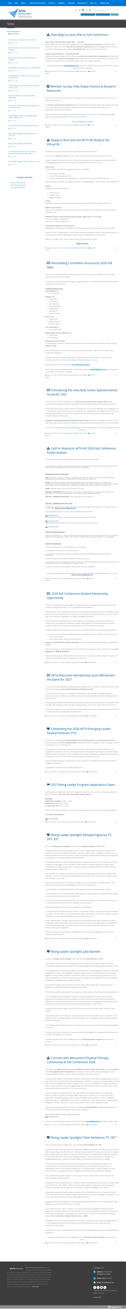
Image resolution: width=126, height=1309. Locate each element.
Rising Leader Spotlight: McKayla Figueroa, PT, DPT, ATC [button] (79, 837)
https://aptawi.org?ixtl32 (71, 578)
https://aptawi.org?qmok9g (72, 248)
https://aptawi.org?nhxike (70, 1243)
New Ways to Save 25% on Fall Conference (22, 40)
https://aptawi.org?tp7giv (69, 662)
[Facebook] (76, 9)
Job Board (71, 3)
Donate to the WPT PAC (102, 14)
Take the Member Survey (82, 121)
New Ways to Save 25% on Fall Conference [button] (79, 35)
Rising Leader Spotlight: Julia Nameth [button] (75, 951)
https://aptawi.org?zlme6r (69, 938)
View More (35, 1286)
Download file (53, 515)
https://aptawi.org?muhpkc (70, 1124)
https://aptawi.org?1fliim (69, 822)
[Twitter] (79, 9)
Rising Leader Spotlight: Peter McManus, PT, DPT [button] (83, 1137)
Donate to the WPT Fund (88, 14)
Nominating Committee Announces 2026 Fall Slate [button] (79, 265)
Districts (52, 3)
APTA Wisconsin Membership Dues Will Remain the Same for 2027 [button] (81, 677)
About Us (93, 3)
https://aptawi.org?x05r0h (71, 433)
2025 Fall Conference (19, 183)
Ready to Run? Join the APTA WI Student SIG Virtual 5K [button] (78, 142)
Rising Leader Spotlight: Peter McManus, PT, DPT (24, 161)
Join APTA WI (114, 14)
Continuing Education (37, 3)
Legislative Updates (19, 187)
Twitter (47, 73)
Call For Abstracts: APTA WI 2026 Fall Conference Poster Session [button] (81, 450)
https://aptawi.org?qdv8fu (71, 71)
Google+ (84, 71)
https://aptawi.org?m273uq (70, 772)
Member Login (104, 3)
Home (10, 3)
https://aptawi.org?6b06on (70, 1045)
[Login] (89, 9)
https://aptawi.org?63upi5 (69, 716)
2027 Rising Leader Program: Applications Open (23, 126)
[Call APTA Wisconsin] (86, 9)
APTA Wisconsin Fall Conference (67, 420)
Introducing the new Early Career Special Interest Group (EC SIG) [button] (82, 392)
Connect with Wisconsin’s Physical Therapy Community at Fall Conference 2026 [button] (77, 1060)
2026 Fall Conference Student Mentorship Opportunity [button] (77, 595)
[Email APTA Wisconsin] (83, 9)
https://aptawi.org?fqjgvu (71, 125)
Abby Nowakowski (62, 651)
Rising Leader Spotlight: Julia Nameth (20, 143)
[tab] (82, 35)
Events (23, 3)
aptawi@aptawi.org (94, 1121)
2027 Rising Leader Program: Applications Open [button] (82, 785)
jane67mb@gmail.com (98, 369)
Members (61, 3)
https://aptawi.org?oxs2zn (72, 375)
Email (91, 71)
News (16, 3)
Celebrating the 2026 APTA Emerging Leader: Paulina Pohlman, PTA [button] (79, 731)
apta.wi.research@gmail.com (65, 508)
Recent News (14, 34)
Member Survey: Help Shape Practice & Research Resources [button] (81, 88)
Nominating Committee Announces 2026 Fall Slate (24, 68)
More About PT (82, 3)
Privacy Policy (97, 1297)
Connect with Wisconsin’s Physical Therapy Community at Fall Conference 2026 (22, 152)
